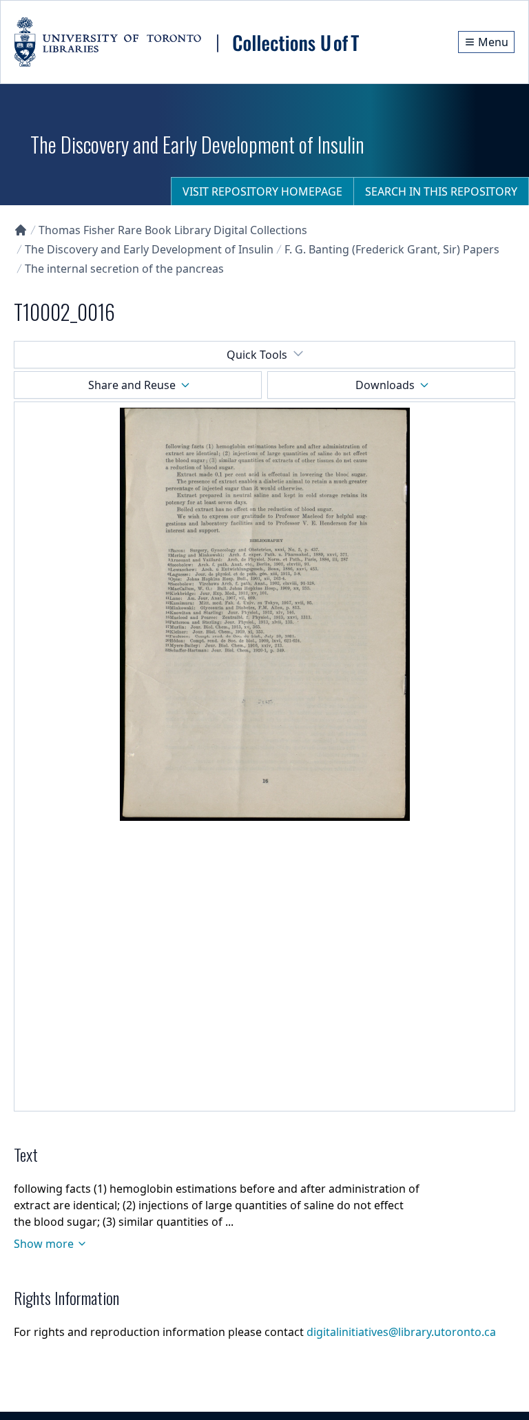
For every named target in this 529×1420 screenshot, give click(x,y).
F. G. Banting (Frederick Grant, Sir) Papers (391, 249)
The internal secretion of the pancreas (124, 268)
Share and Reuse (132, 385)
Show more (44, 1243)
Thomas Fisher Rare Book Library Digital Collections (173, 230)
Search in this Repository (441, 191)
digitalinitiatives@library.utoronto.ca (401, 1331)
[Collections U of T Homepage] (21, 230)
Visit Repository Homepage (262, 191)
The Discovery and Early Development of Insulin (149, 249)
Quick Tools (257, 354)
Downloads (385, 385)
